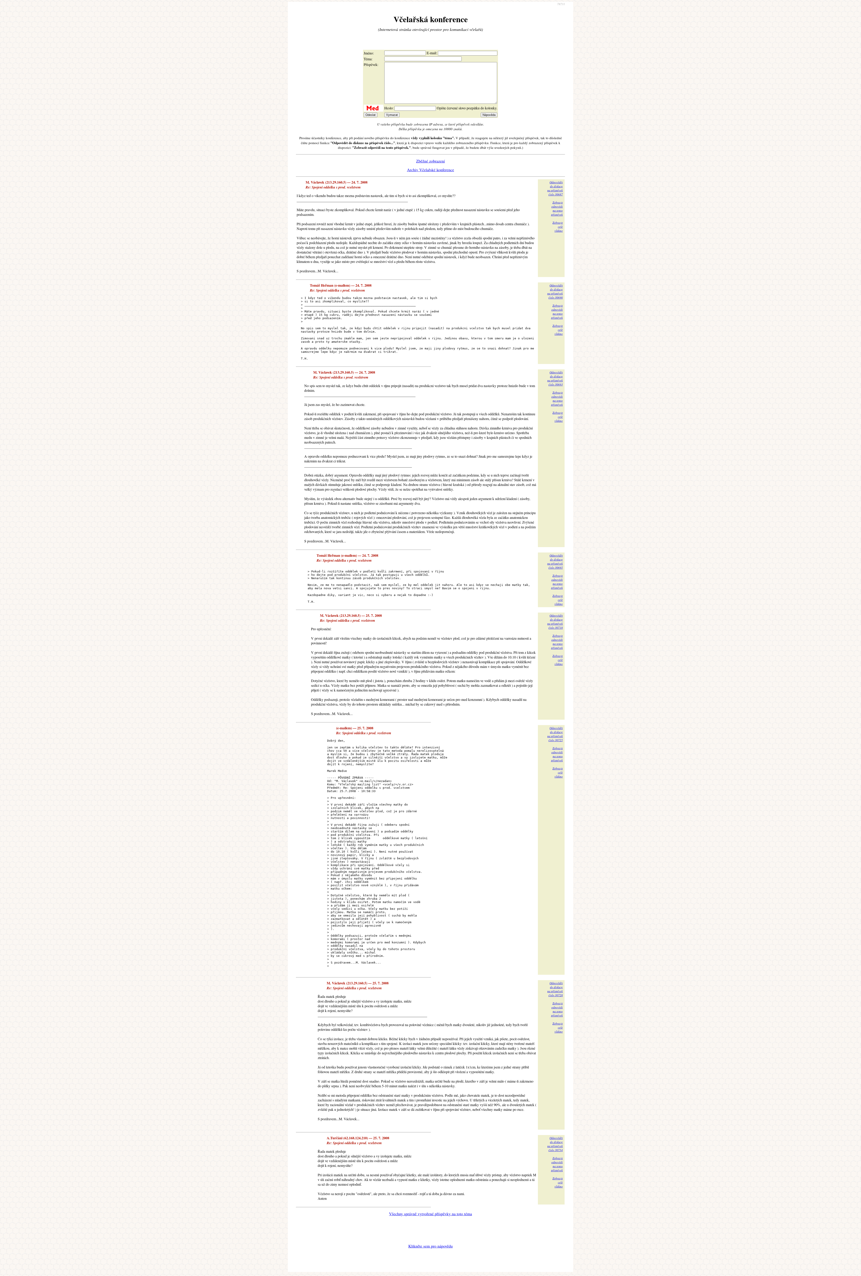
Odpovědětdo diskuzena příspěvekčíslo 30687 (555, 188)
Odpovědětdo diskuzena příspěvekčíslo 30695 (555, 561)
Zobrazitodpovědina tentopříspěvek (557, 208)
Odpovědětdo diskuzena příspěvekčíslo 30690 (555, 291)
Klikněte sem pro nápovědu (430, 1246)
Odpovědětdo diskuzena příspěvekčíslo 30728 (555, 989)
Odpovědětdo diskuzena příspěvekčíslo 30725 (555, 734)
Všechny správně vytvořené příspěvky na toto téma (430, 1213)
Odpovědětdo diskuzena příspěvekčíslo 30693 (555, 378)
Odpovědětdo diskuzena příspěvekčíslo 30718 (555, 621)
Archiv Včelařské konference (430, 169)
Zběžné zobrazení (430, 161)
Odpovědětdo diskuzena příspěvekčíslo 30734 (555, 1144)
